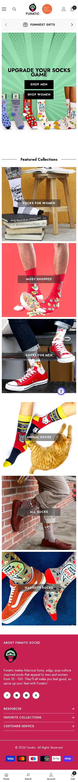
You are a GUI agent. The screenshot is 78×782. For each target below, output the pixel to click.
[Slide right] (71, 25)
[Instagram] (16, 695)
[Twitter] (35, 695)
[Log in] (64, 9)
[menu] (4, 9)
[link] (39, 25)
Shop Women (39, 95)
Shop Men (39, 85)
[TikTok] (26, 695)
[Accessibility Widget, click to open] (61, 391)
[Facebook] (7, 695)
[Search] (14, 9)
